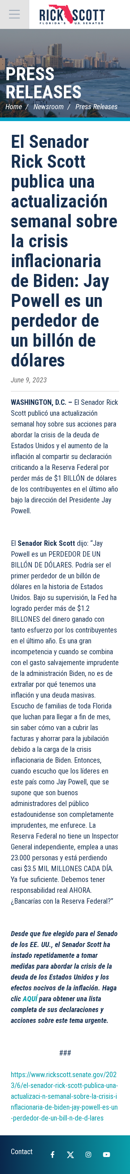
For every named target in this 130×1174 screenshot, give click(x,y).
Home (13, 106)
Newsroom (49, 106)
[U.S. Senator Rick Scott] (72, 14)
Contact (21, 1151)
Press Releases (43, 83)
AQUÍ (30, 998)
